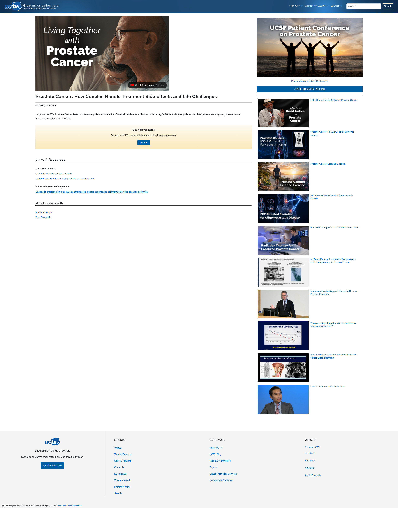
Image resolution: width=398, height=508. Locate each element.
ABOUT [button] (335, 6)
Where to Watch (122, 480)
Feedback (310, 453)
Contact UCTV (312, 447)
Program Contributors (220, 460)
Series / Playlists (122, 460)
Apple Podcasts (313, 475)
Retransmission (122, 486)
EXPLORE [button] (295, 6)
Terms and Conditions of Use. (69, 506)
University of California (221, 480)
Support (214, 467)
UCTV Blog (215, 454)
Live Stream (120, 473)
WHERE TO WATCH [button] (316, 6)
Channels (119, 467)
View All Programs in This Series (309, 89)
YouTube (309, 467)
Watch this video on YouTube (147, 86)
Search (387, 6)
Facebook (310, 460)
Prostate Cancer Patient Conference (309, 81)
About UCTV (216, 447)
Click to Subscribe (52, 465)
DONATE (144, 143)
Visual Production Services (223, 473)
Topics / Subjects (123, 454)
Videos (117, 447)
